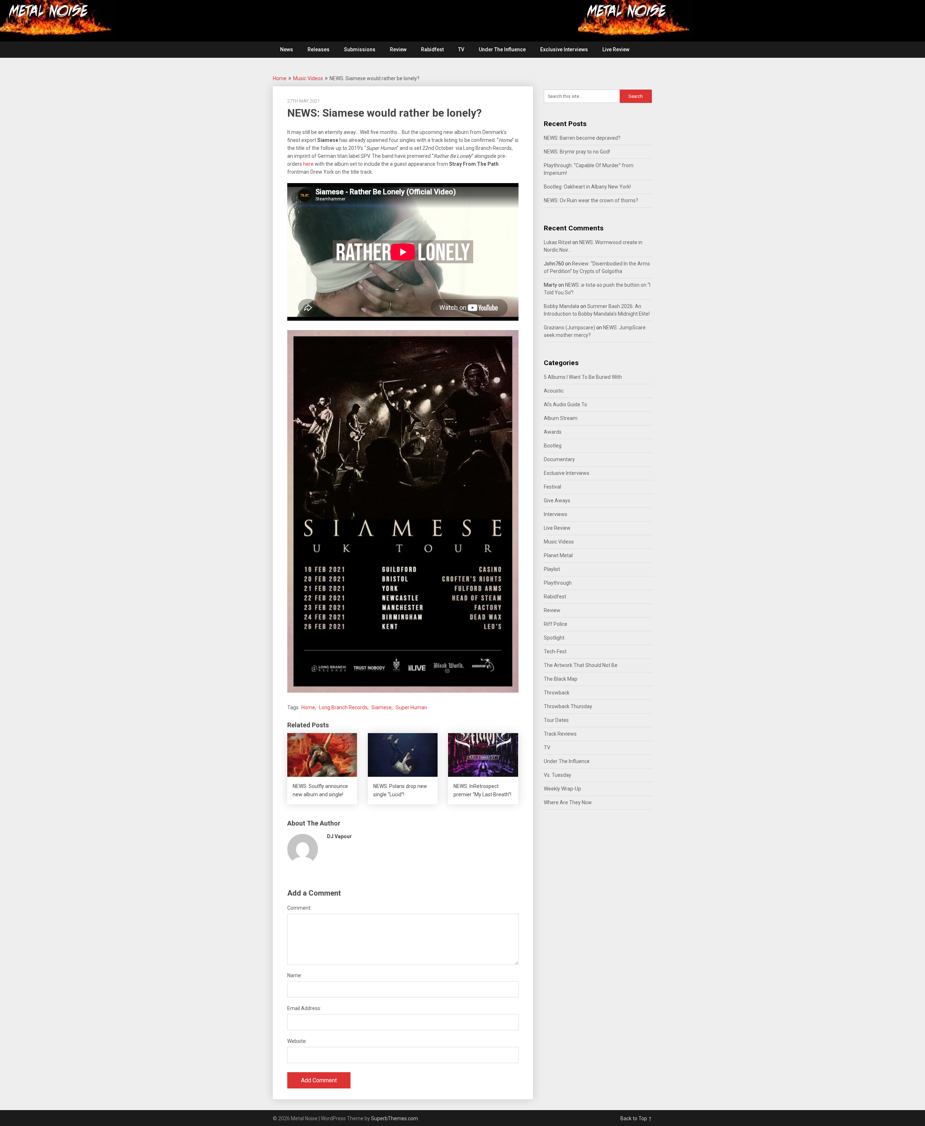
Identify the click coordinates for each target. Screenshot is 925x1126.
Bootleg (553, 446)
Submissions (359, 49)
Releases (318, 49)
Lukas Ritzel (557, 242)
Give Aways (557, 500)
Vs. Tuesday (557, 775)
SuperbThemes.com (394, 1118)
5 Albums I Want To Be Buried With (583, 377)
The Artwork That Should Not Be (581, 665)
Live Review (615, 49)
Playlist (552, 569)
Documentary (559, 459)
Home (280, 78)
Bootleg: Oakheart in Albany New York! (587, 187)
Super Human (411, 707)
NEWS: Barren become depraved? (582, 138)
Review (398, 49)
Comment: (299, 908)
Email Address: (304, 1008)
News (286, 49)
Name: (294, 975)
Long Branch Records (343, 707)
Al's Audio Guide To (565, 404)
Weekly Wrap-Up (562, 789)
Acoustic (554, 391)
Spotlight (554, 638)
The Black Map (560, 679)
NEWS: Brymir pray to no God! (577, 152)
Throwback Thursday (568, 706)
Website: (297, 1041)
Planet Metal (558, 555)
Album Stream (560, 418)
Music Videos (308, 78)
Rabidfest (432, 49)
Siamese (381, 707)
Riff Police (555, 624)
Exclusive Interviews (564, 49)
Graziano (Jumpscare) (569, 327)
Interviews (555, 514)
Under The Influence (502, 49)
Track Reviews (560, 734)
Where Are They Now (568, 802)
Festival (552, 487)
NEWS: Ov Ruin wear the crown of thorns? (591, 200)
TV (461, 49)
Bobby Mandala (561, 306)
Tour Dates (556, 720)
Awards (553, 432)
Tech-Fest (555, 651)
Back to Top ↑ (636, 1118)
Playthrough (558, 583)
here (308, 164)
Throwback (556, 693)
